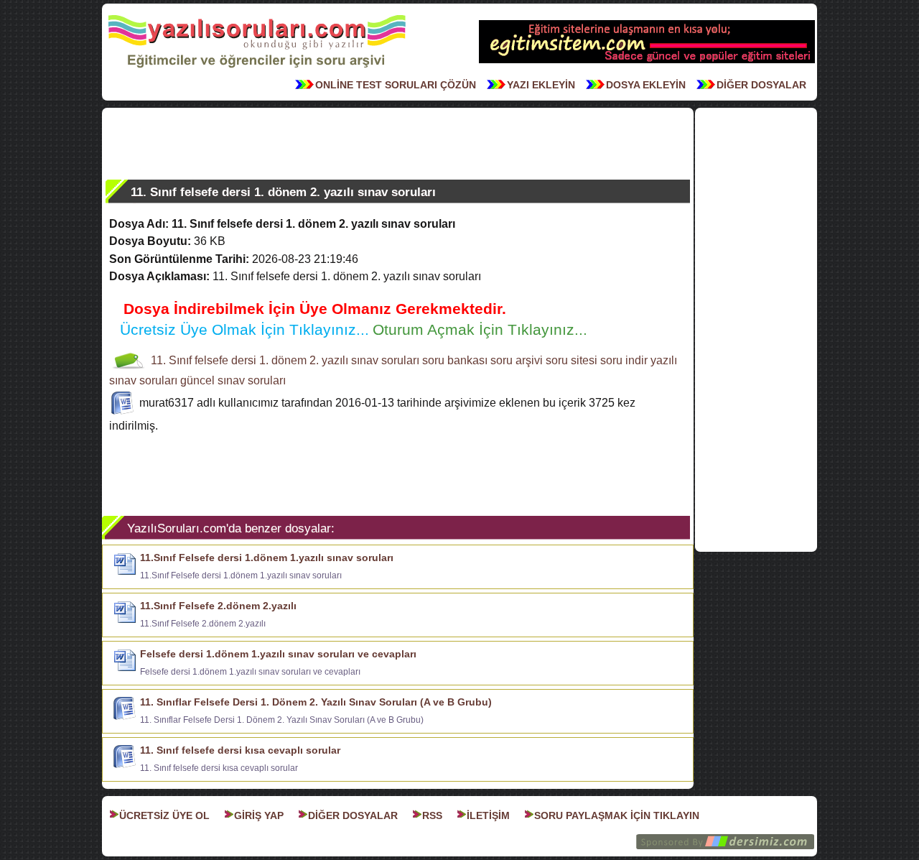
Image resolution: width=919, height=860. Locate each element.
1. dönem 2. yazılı (303, 360)
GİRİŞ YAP (259, 815)
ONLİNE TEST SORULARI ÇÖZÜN (395, 85)
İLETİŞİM (488, 815)
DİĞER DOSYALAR (761, 85)
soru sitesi (571, 360)
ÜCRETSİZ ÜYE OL (164, 815)
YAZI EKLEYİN (541, 85)
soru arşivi (516, 360)
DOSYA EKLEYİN (646, 85)
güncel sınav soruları (233, 380)
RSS (432, 815)
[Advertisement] (398, 143)
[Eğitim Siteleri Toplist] (647, 62)
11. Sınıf (171, 360)
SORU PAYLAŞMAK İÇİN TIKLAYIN (616, 815)
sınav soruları (385, 360)
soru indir (624, 360)
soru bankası (455, 360)
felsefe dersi (225, 360)
